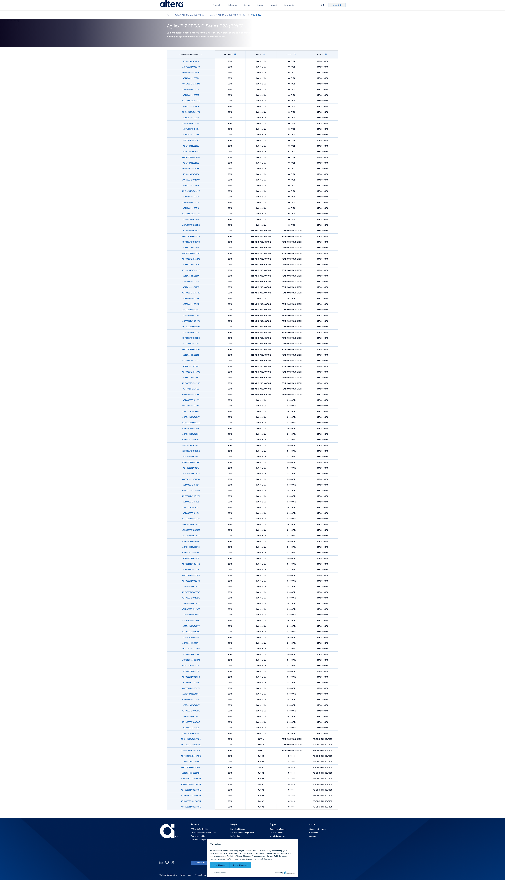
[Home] (172, 5)
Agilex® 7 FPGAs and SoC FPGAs (189, 15)
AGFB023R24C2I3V (191, 344)
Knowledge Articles (277, 836)
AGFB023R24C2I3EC (191, 338)
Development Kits (198, 836)
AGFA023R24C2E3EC (191, 101)
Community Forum (278, 829)
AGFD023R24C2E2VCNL (191, 795)
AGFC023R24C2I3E (191, 502)
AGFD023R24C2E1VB (191, 575)
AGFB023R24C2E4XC (191, 293)
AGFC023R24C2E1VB (191, 406)
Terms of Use (185, 875)
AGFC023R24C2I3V (191, 513)
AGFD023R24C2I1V (191, 637)
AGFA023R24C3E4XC (191, 214)
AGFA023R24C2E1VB (191, 67)
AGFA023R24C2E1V (191, 61)
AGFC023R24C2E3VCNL (191, 784)
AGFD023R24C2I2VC (191, 666)
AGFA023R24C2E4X (191, 118)
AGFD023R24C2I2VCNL (191, 807)
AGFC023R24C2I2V (191, 485)
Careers (312, 836)
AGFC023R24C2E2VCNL (191, 779)
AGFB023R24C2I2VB (191, 321)
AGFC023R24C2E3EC (191, 440)
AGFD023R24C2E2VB (191, 592)
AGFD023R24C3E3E (191, 694)
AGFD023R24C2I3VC (191, 688)
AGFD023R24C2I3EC (191, 677)
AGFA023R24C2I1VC (191, 140)
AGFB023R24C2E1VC (191, 242)
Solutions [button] (232, 5)
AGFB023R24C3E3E (191, 355)
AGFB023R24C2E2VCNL (191, 756)
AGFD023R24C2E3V (191, 615)
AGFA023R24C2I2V (191, 146)
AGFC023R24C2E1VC (191, 411)
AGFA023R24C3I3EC (191, 225)
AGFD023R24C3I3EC (191, 733)
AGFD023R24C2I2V (191, 654)
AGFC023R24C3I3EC (191, 564)
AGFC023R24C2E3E (191, 434)
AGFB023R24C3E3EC (191, 361)
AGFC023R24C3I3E (191, 558)
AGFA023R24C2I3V (191, 174)
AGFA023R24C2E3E (191, 95)
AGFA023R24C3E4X (191, 208)
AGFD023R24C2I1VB (191, 643)
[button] (207, 15)
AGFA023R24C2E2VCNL (191, 739)
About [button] (274, 5)
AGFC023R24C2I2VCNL (191, 790)
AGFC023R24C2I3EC (191, 507)
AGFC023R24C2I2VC (191, 496)
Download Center (237, 829)
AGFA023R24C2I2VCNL (191, 745)
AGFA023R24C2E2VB (191, 84)
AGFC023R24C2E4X (191, 457)
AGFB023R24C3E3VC (191, 372)
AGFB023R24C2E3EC (191, 270)
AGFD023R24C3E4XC (191, 722)
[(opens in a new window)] (161, 862)
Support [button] (260, 5)
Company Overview (317, 829)
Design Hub (235, 836)
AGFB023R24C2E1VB (191, 236)
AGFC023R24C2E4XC (191, 462)
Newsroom (313, 833)
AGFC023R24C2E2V (191, 417)
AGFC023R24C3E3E (191, 524)
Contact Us (199, 862)
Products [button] (217, 5)
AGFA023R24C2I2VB (191, 152)
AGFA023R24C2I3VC (191, 180)
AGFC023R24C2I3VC (191, 519)
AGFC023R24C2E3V (191, 445)
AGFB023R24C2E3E (191, 265)
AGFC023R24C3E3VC (191, 541)
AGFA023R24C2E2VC (191, 89)
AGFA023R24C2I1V (191, 129)
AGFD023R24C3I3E (191, 728)
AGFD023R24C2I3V (191, 683)
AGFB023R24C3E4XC (191, 383)
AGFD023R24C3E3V (191, 705)
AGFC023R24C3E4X (191, 547)
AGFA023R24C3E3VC (191, 202)
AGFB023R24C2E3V (191, 276)
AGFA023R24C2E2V (191, 78)
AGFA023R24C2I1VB (191, 135)
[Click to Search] (322, 5)
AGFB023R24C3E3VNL (191, 773)
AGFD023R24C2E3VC (191, 620)
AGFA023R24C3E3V (191, 197)
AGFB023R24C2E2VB (191, 253)
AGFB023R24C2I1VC (191, 310)
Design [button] (247, 5)
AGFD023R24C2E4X (191, 626)
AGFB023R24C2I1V (191, 298)
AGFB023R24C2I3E (191, 332)
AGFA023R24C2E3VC (191, 112)
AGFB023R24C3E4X (191, 377)
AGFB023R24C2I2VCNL (191, 767)
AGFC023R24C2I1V (191, 468)
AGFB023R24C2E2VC (191, 259)
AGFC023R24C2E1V (191, 400)
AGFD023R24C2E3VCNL (191, 801)
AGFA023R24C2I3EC (191, 168)
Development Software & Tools (203, 833)
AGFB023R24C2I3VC (191, 349)
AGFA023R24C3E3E (191, 185)
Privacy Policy (201, 875)
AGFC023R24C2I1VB (191, 474)
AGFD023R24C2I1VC (191, 649)
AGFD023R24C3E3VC (191, 711)
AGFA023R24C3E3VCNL (191, 750)
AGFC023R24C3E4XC (191, 553)
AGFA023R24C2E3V (191, 106)
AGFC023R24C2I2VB (191, 490)
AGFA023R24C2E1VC (191, 72)
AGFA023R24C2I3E (191, 163)
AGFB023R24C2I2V (191, 315)
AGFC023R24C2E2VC (191, 428)
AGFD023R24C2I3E (191, 671)
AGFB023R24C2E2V (191, 248)
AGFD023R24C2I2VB (191, 660)
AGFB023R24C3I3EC (191, 394)
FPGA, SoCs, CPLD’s (199, 829)
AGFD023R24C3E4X (191, 716)
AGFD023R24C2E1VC (191, 581)
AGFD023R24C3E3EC (191, 699)
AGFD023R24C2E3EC (191, 609)
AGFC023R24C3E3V (191, 536)
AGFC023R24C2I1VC (191, 479)
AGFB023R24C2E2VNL (191, 762)
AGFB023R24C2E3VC (191, 281)
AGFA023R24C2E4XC (191, 123)
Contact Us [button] (289, 5)
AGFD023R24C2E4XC (191, 632)
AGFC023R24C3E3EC (191, 530)
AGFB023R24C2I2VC (191, 327)
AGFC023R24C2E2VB (191, 423)
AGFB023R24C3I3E (191, 389)
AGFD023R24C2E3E (191, 603)
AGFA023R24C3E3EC (191, 191)
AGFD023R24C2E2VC (191, 598)
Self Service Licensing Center (242, 833)
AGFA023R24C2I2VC (191, 157)
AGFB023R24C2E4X (191, 287)
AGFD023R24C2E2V (191, 586)
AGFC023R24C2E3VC (191, 451)
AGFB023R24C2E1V (191, 231)
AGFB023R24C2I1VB (191, 304)
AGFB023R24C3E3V (191, 366)
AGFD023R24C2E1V (191, 570)
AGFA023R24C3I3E (191, 219)
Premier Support (276, 833)
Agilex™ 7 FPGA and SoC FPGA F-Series (228, 15)
